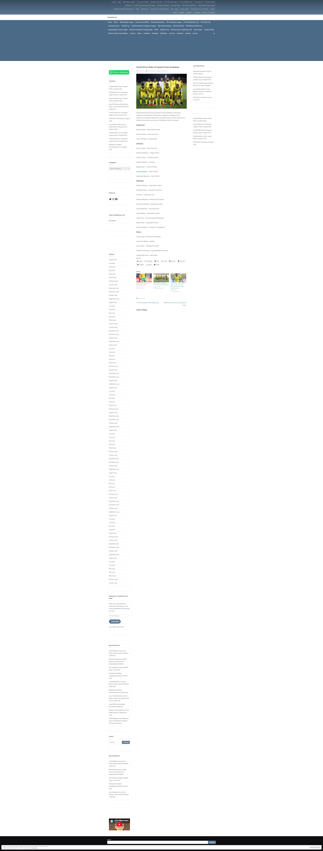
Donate (195, 33)
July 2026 (112, 263)
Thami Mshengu (152, 71)
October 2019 (113, 551)
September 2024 (114, 341)
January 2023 (113, 412)
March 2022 (112, 448)
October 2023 (113, 380)
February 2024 (113, 366)
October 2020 (113, 508)
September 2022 (114, 426)
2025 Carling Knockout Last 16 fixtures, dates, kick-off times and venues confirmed (119, 698)
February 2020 (113, 537)
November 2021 (114, 462)
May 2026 (112, 270)
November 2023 (114, 377)
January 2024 (113, 370)
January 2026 (113, 284)
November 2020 (114, 505)
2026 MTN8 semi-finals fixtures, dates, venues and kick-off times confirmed (119, 106)
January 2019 (113, 583)
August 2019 (113, 558)
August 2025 (113, 302)
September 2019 (114, 554)
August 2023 (113, 387)
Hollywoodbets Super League (206, 5)
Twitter (175, 12)
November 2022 (114, 419)
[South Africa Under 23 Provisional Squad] (144, 277)
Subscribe (212, 12)
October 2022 (113, 423)
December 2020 (114, 501)
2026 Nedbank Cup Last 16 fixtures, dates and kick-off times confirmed (119, 684)
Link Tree (204, 12)
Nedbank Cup (145, 9)
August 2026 (113, 260)
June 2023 (112, 395)
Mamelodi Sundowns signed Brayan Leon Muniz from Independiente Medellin (118, 661)
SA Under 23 (141, 298)
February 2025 (113, 323)
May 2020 (112, 526)
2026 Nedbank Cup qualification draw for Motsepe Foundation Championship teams (119, 721)
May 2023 (112, 398)
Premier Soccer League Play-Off (160, 9)
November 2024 (114, 334)
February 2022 (113, 451)
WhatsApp (197, 12)
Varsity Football (184, 9)
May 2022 (112, 441)
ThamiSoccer (112, 17)
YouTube (188, 33)
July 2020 (112, 519)
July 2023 (112, 391)
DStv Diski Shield (175, 5)
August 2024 (113, 345)
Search (109, 839)
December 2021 (114, 458)
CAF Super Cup (199, 2)
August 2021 (113, 473)
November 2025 (114, 292)
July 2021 (112, 476)
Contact (212, 9)
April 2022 (112, 444)
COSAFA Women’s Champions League (144, 5)
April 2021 (112, 487)
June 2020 (112, 522)
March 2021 (112, 490)
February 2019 (113, 579)
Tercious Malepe (141, 171)
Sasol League (174, 9)
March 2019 (112, 576)
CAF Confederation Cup (186, 2)
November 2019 (114, 547)
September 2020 (114, 512)
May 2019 (112, 568)
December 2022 (114, 416)
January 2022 (113, 455)
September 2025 (114, 299)
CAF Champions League (170, 2)
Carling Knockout (210, 2)
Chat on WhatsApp (121, 72)
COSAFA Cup (128, 5)
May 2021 (112, 483)
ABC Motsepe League (129, 2)
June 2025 (112, 309)
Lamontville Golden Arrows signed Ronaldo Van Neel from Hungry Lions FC (202, 91)
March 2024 (112, 363)
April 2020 (112, 529)
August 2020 (113, 515)
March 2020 (112, 533)
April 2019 (112, 572)
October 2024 (113, 338)
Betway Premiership (156, 2)
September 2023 (114, 384)
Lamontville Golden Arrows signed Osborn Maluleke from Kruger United (118, 127)
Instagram (189, 12)
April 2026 (112, 274)
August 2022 (113, 430)
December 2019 (114, 544)
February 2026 (113, 281)
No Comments (163, 71)
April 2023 (112, 402)
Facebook (181, 12)
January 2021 (113, 498)
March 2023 (112, 405)
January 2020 (113, 540)
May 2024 (112, 355)
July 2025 (112, 306)
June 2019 (112, 565)
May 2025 (112, 313)
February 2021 (113, 494)
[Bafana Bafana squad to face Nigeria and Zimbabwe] (161, 277)
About (119, 2)
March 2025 (112, 320)
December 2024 (114, 331)
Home (114, 2)
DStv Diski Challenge (163, 5)
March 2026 (112, 277)
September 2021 (114, 469)
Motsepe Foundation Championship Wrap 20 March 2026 (118, 676)
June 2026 (112, 267)
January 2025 (113, 327)
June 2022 (112, 437)
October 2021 (113, 466)
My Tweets (112, 220)
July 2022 (112, 434)
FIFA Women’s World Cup (189, 5)
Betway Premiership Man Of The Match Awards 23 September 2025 (119, 712)
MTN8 (137, 9)
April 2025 (112, 316)
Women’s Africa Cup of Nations (199, 9)
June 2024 (112, 352)
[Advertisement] (161, 48)
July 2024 (112, 348)
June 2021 (112, 480)
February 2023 (113, 409)
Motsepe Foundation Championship (123, 9)
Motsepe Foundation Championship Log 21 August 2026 (118, 147)
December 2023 (114, 373)
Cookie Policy (34, 848)
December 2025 (114, 288)
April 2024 (112, 359)
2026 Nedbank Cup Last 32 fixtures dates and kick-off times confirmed (118, 653)
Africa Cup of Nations (143, 2)
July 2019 (112, 561)
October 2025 (113, 295)
